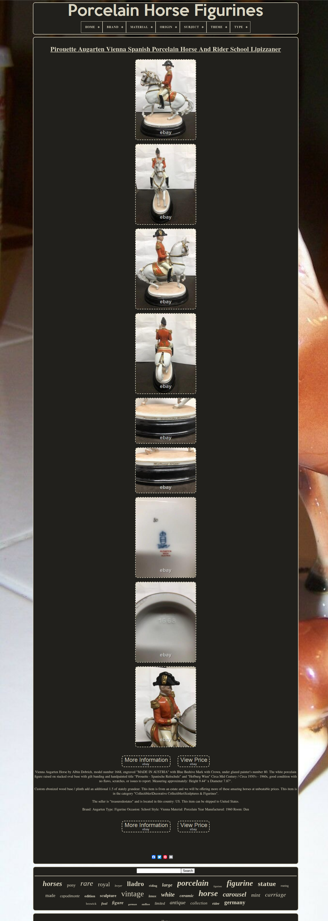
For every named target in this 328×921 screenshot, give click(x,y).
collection (198, 903)
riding (153, 885)
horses (52, 883)
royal (104, 884)
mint (255, 895)
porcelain (193, 883)
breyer (118, 885)
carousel (234, 894)
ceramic (187, 895)
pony (71, 885)
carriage (275, 894)
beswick (91, 903)
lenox (152, 896)
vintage (132, 893)
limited (160, 903)
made (50, 895)
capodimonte (70, 896)
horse (208, 893)
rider (215, 903)
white (168, 894)
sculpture (108, 895)
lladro (135, 883)
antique (178, 902)
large (167, 884)
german (132, 904)
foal (104, 903)
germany (234, 902)
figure (117, 902)
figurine (240, 883)
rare (86, 883)
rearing (285, 885)
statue (267, 883)
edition (90, 896)
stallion (146, 904)
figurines (217, 886)
